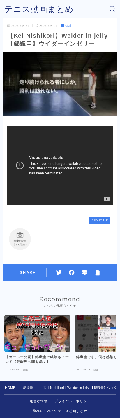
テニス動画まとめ (39, 9)
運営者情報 (38, 401)
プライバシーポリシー (72, 401)
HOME (10, 387)
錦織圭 (70, 25)
